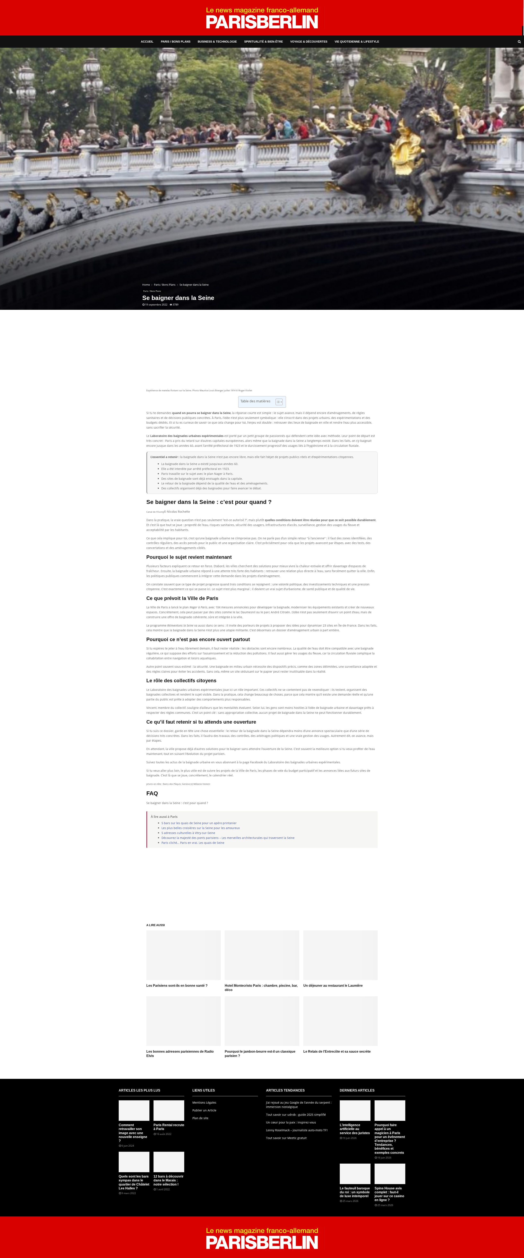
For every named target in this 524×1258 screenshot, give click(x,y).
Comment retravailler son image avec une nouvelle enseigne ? (133, 1133)
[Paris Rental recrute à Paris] (169, 1110)
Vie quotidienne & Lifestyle (357, 41)
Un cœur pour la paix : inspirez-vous (291, 1122)
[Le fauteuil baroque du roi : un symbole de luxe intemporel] (355, 1174)
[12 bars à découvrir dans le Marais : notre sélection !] (169, 1162)
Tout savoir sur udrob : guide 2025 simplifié (296, 1115)
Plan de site (200, 1118)
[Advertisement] (262, 355)
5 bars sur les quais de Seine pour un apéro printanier (199, 823)
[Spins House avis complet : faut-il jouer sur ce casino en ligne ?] (390, 1174)
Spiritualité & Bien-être (263, 41)
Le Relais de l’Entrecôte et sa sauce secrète (337, 1051)
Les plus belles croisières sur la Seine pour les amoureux (200, 828)
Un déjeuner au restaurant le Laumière (333, 985)
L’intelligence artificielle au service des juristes (355, 1129)
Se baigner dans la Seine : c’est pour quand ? (177, 803)
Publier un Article (204, 1110)
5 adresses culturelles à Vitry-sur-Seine (188, 833)
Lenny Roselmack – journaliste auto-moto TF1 (297, 1130)
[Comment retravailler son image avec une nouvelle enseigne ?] (134, 1110)
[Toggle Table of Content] (277, 401)
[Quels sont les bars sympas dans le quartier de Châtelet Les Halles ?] (134, 1162)
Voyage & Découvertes (308, 41)
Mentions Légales (204, 1102)
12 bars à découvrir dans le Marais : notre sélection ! (168, 1180)
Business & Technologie (217, 41)
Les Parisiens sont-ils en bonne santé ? (177, 985)
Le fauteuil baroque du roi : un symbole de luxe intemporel (355, 1192)
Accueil (147, 41)
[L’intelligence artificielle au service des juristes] (355, 1110)
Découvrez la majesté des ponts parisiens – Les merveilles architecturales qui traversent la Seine (228, 838)
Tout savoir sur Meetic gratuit (286, 1138)
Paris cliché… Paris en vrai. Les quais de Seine (192, 843)
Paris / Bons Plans (175, 41)
